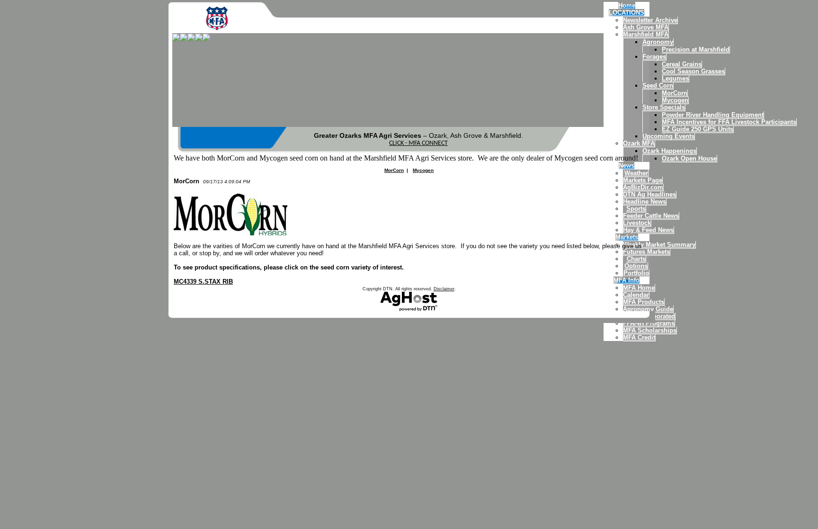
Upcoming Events (668, 136)
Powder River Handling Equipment (713, 114)
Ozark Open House (689, 158)
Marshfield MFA (645, 34)
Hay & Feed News (648, 229)
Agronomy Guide (648, 309)
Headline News (644, 201)
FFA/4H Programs (649, 323)
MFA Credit (639, 337)
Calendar (636, 294)
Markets (626, 237)
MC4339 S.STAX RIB (203, 281)
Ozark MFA (639, 143)
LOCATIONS (626, 12)
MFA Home (639, 287)
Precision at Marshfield (695, 49)
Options (636, 265)
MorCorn (674, 93)
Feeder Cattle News (651, 215)
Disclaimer (444, 289)
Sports (636, 208)
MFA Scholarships (649, 330)
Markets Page (642, 180)
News (626, 165)
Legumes (675, 78)
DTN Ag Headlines (649, 194)
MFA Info (627, 280)
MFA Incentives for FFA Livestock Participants (729, 122)
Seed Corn (657, 85)
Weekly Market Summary (659, 244)
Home (626, 5)
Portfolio (636, 273)
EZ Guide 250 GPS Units (697, 129)
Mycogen (675, 100)
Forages (654, 56)
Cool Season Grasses (693, 71)
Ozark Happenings (669, 150)
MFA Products (643, 301)
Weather (636, 173)
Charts (636, 258)
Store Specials (663, 107)
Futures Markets (646, 251)
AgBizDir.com (643, 187)
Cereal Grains (682, 64)
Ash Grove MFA (645, 27)
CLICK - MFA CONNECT (418, 143)
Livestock (637, 222)
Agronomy (657, 41)
